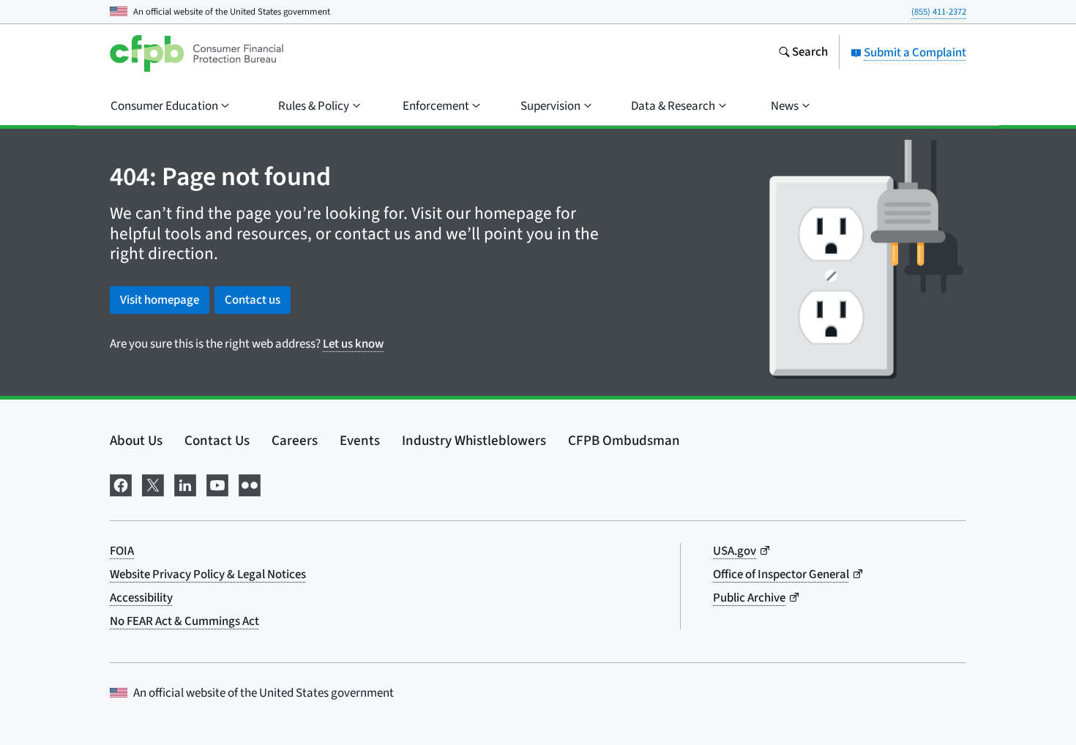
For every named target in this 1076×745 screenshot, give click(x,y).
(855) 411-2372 (938, 11)
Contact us (252, 300)
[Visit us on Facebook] (121, 484)
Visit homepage (159, 300)
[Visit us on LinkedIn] (185, 484)
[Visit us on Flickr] (250, 484)
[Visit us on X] (153, 484)
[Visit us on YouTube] (217, 484)
